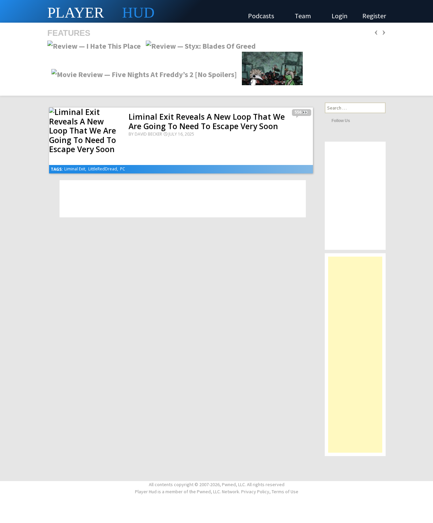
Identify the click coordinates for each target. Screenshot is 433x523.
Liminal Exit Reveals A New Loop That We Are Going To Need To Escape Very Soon (207, 121)
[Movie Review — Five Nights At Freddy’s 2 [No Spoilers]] (142, 73)
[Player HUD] (101, 11)
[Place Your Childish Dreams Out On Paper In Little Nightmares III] (270, 73)
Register (374, 15)
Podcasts (261, 15)
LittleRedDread (102, 169)
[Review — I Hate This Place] (94, 45)
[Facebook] (366, 120)
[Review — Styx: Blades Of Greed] (199, 45)
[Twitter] (357, 120)
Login (339, 15)
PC (122, 169)
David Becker (148, 134)
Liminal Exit (74, 169)
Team (303, 15)
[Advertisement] (355, 358)
